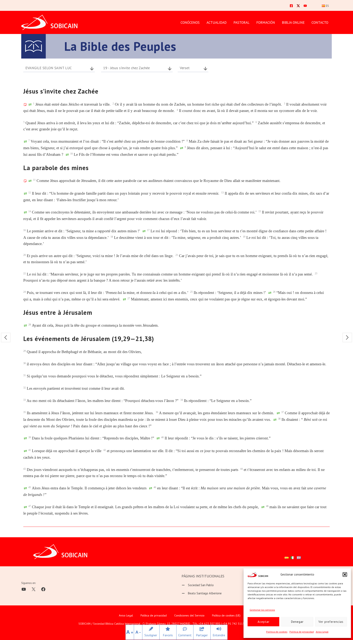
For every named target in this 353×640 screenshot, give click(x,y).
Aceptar (263, 622)
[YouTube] (305, 5)
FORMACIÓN (265, 22)
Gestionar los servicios (262, 609)
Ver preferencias (330, 622)
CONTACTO (320, 22)
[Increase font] (130, 632)
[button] (345, 574)
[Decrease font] (138, 632)
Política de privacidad (301, 631)
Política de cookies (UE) (226, 615)
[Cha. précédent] (5, 337)
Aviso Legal (322, 631)
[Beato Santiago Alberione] (202, 593)
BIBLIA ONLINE (293, 22)
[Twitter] (298, 5)
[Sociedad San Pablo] (198, 585)
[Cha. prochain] (347, 337)
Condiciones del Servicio (189, 615)
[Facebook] (291, 5)
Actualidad (217, 22)
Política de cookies (276, 631)
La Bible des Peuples (120, 46)
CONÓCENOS (190, 22)
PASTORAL (241, 22)
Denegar (297, 622)
